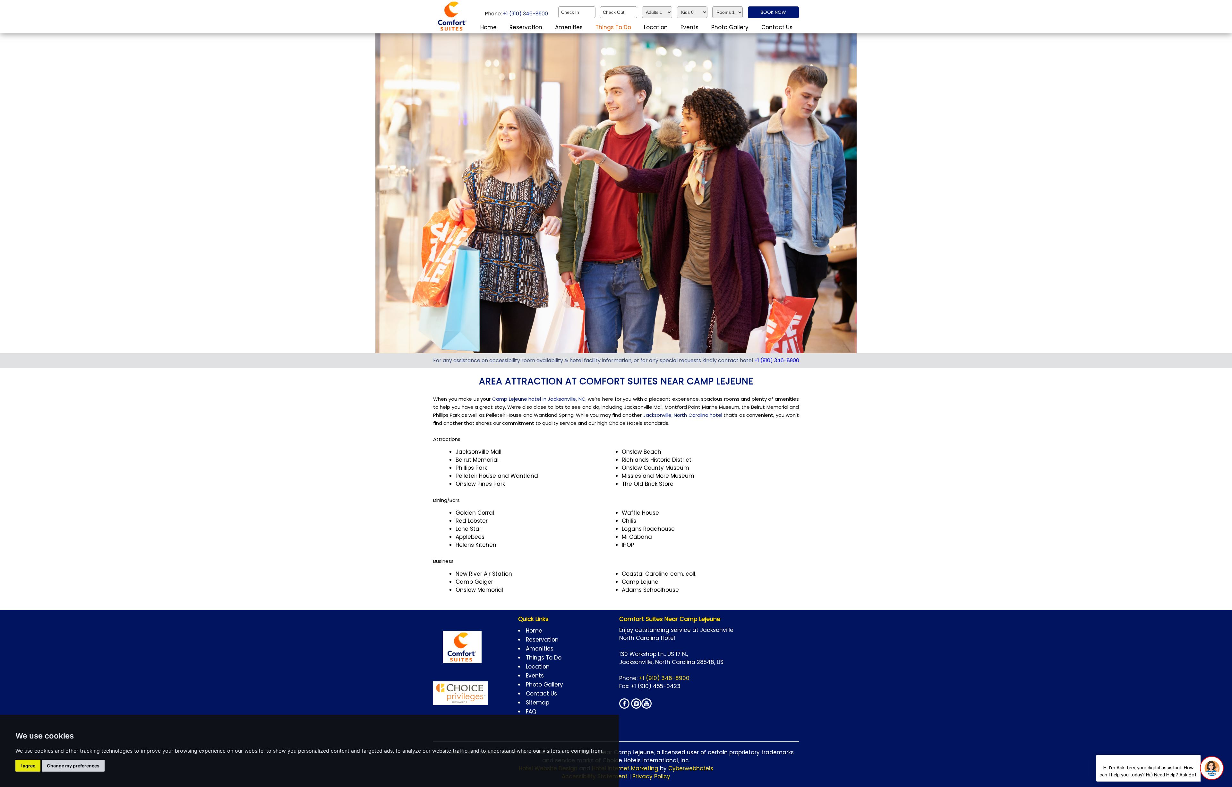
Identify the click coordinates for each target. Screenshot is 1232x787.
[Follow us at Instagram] (636, 707)
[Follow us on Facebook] (624, 707)
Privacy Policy (651, 776)
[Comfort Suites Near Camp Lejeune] (452, 30)
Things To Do (613, 27)
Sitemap (537, 702)
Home (488, 27)
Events (689, 27)
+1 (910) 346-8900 (525, 13)
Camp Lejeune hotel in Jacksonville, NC (539, 399)
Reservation (525, 27)
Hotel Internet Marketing (625, 768)
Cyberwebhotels (690, 768)
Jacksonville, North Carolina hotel (682, 415)
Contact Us (776, 27)
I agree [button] (28, 765)
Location (656, 27)
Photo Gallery (730, 27)
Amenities (569, 27)
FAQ (531, 711)
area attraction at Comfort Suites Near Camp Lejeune (616, 381)
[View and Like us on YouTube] (646, 707)
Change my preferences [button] (73, 765)
